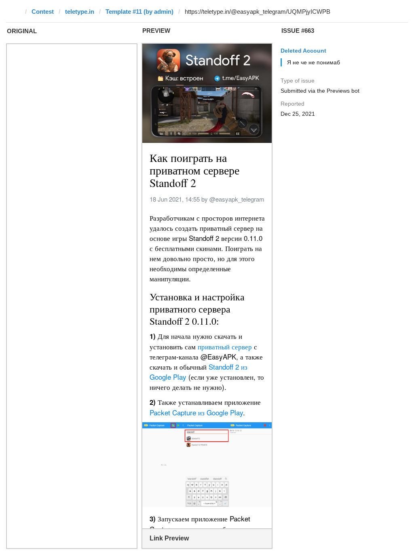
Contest (43, 11)
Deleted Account (303, 50)
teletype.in (79, 11)
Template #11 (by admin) (139, 11)
